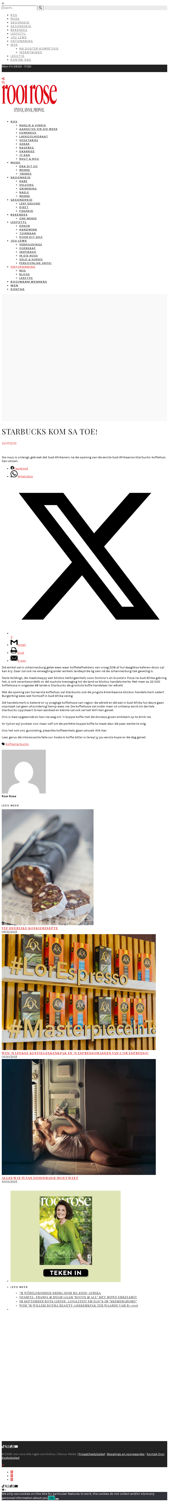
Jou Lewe (19, 37)
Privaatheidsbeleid (91, 1454)
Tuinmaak (27, 233)
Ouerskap (27, 248)
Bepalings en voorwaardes (126, 1454)
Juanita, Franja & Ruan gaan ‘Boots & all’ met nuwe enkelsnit (78, 1297)
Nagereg (26, 147)
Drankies (27, 151)
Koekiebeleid (10, 1458)
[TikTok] (3, 1447)
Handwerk (28, 229)
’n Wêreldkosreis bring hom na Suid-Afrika (60, 1293)
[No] (57, 1499)
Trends (25, 173)
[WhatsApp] (8, 1447)
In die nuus (28, 255)
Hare (23, 181)
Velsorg (26, 184)
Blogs (24, 274)
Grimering (28, 188)
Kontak (18, 289)
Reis (22, 270)
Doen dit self (31, 237)
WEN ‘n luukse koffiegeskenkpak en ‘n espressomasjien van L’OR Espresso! (75, 1053)
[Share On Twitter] (12, 1476)
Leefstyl (18, 33)
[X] (5, 1447)
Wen (14, 44)
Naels (24, 192)
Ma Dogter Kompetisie (39, 48)
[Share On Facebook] (12, 1472)
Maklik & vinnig (32, 125)
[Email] (16, 1447)
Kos (14, 15)
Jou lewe (19, 240)
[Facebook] (11, 1447)
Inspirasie (27, 251)
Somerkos (28, 132)
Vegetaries (28, 140)
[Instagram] (13, 1447)
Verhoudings (30, 244)
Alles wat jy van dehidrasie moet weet (40, 1178)
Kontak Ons (21, 59)
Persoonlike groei (35, 263)
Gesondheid (21, 26)
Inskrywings (30, 52)
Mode (15, 18)
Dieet (24, 207)
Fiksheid (26, 210)
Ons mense (28, 218)
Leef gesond (29, 203)
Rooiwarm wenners (29, 281)
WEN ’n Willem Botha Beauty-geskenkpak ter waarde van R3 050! (78, 1305)
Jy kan (24, 155)
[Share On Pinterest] (12, 1479)
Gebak (24, 143)
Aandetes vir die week (38, 129)
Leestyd (18, 56)
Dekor (24, 225)
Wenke (24, 169)
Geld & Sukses (31, 259)
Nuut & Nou (29, 158)
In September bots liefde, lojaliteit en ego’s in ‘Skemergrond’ (78, 1301)
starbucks (21, 744)
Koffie (10, 744)
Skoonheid (20, 22)
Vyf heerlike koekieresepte (30, 928)
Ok (51, 1498)
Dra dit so (28, 166)
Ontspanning (22, 41)
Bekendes (19, 30)
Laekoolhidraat (33, 136)
